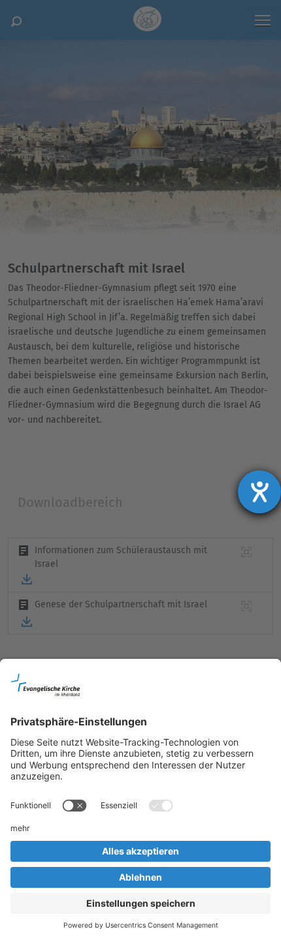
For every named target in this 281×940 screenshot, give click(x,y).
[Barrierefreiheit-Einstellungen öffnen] (259, 491)
